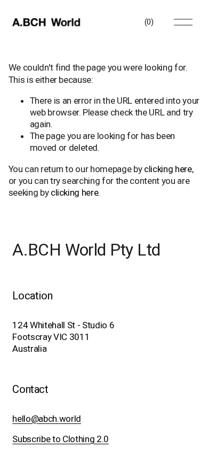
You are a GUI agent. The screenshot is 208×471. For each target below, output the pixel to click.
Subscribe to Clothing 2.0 (60, 439)
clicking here (168, 169)
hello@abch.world (46, 418)
